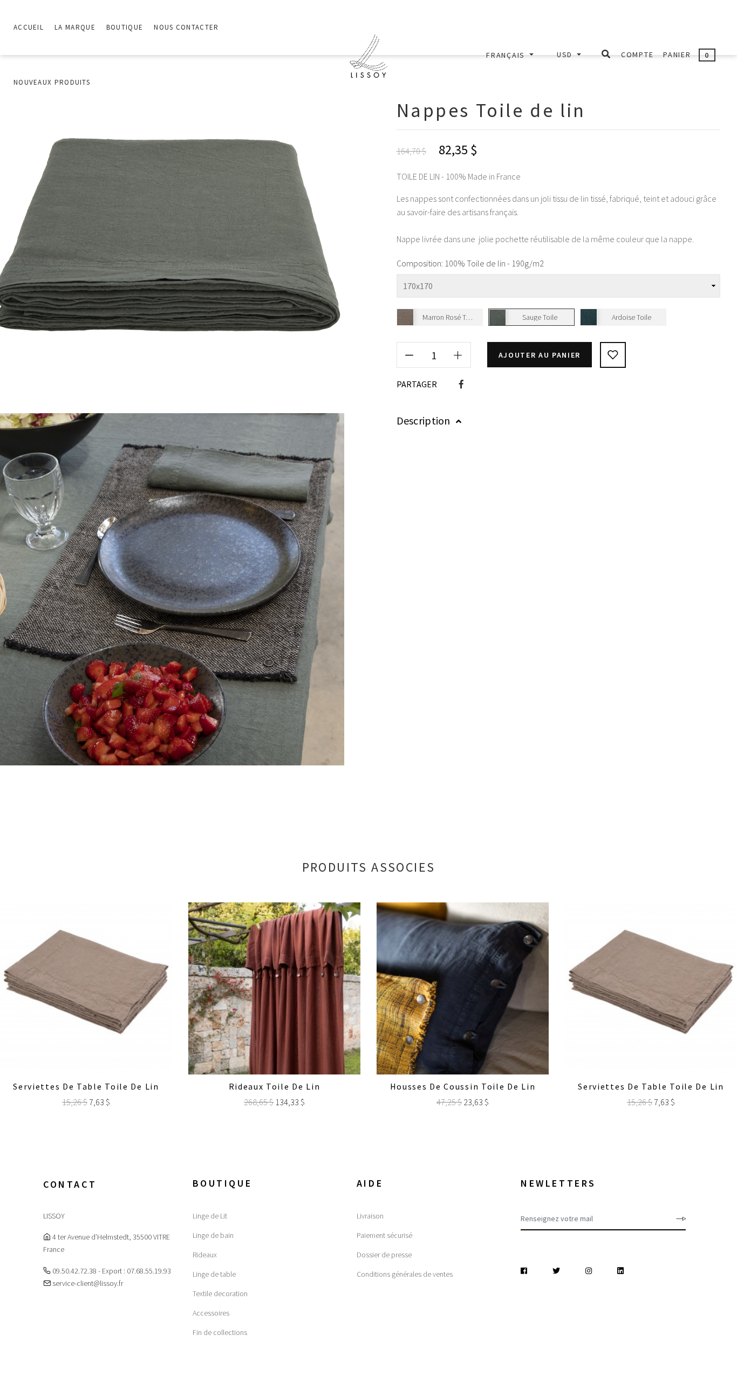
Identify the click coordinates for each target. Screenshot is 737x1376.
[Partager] (461, 384)
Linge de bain (213, 1235)
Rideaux (205, 1254)
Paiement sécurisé (384, 1235)
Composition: (420, 263)
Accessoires (211, 1313)
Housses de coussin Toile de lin (463, 1086)
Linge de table (214, 1274)
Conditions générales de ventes (405, 1274)
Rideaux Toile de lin (274, 1086)
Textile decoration (220, 1293)
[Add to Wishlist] (613, 355)
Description (424, 420)
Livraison (370, 1216)
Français (506, 55)
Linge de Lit (210, 1216)
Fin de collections (220, 1332)
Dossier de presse (384, 1254)
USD (566, 54)
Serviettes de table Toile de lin (86, 1086)
